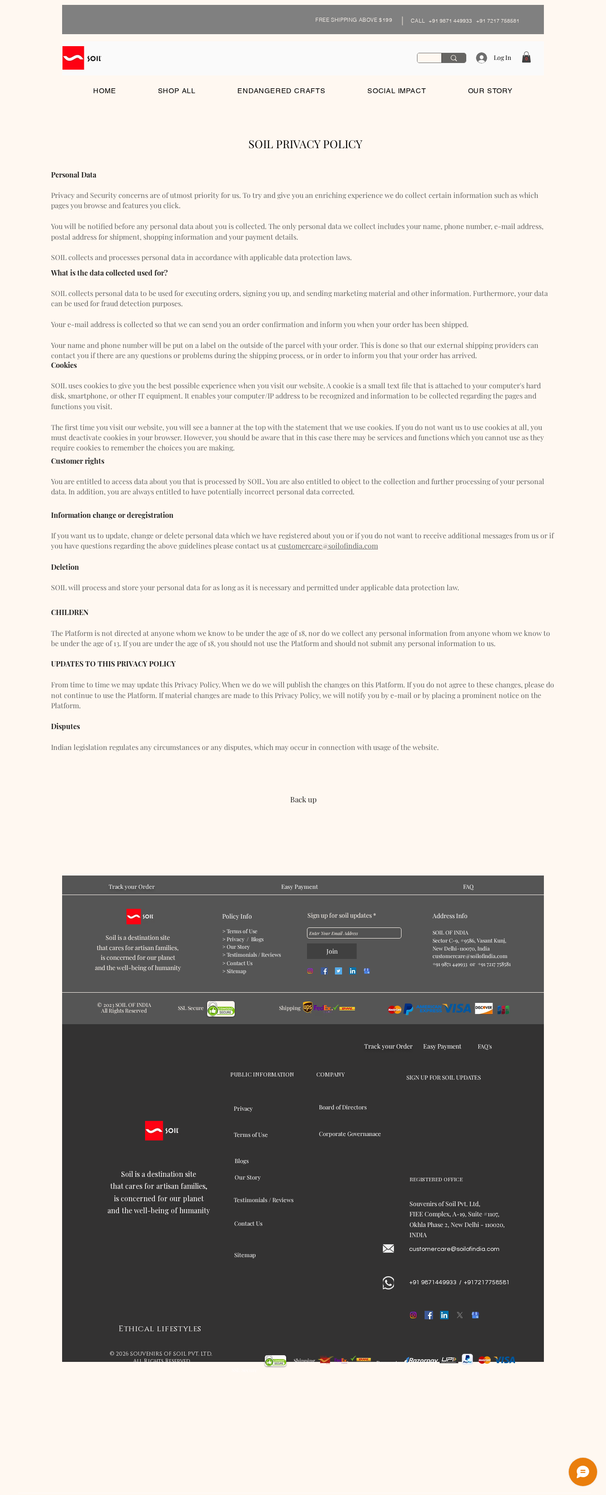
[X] (460, 1315)
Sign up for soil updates (339, 915)
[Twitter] (338, 970)
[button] (526, 57)
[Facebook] (324, 970)
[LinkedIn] (352, 970)
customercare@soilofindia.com (328, 545)
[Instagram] (310, 970)
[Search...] (453, 58)
